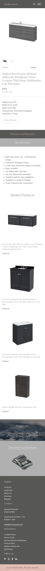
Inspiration (8, 490)
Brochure (8, 496)
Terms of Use (9, 537)
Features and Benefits (22, 134)
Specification (22, 142)
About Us (8, 493)
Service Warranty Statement (15, 540)
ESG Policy (8, 549)
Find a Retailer (10, 120)
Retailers (7, 499)
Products (7, 487)
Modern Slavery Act (12, 546)
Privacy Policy (9, 543)
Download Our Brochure (22, 447)
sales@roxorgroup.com (13, 524)
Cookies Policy (10, 534)
